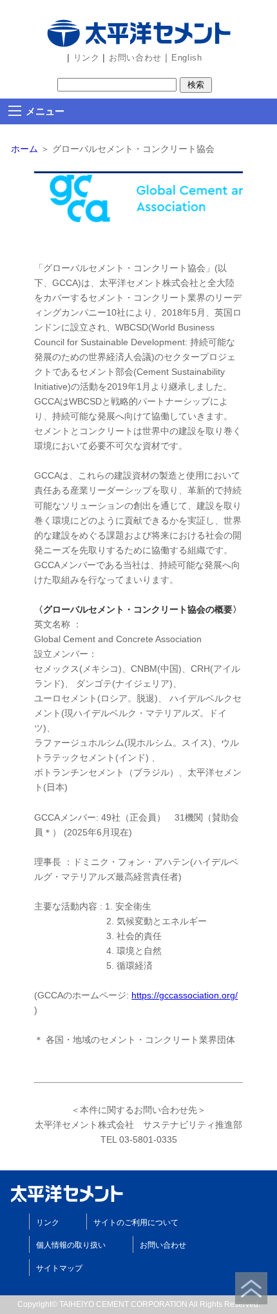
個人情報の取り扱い (71, 1245)
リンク (85, 57)
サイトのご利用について (135, 1222)
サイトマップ (59, 1268)
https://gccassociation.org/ (184, 995)
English (186, 57)
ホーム (24, 149)
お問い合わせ (134, 57)
